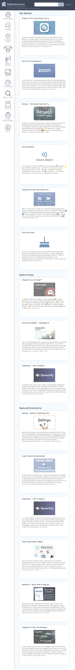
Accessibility (7, 18)
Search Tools (7, 97)
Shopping (8, 108)
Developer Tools (8, 41)
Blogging (8, 29)
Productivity (8, 86)
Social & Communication (8, 119)
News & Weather (8, 64)
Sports (8, 131)
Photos (8, 76)
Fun (8, 52)
